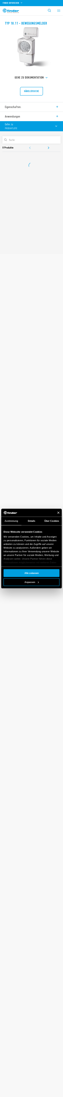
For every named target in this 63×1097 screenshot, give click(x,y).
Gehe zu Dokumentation (29, 77)
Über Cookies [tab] (51, 521)
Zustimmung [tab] (11, 521)
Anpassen (29, 582)
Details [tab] (31, 521)
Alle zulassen (31, 573)
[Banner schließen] (58, 513)
